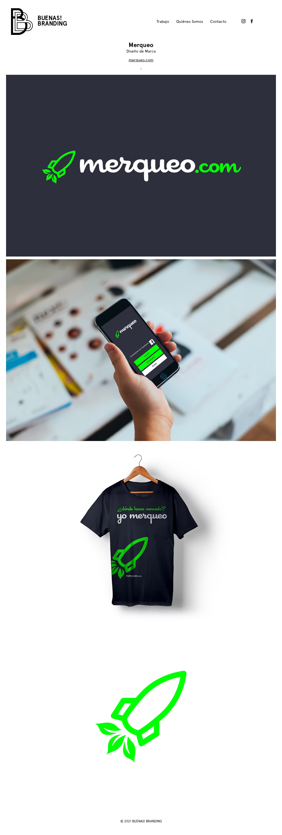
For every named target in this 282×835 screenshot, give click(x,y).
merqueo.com (141, 60)
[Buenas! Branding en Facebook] (251, 21)
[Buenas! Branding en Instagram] (243, 21)
